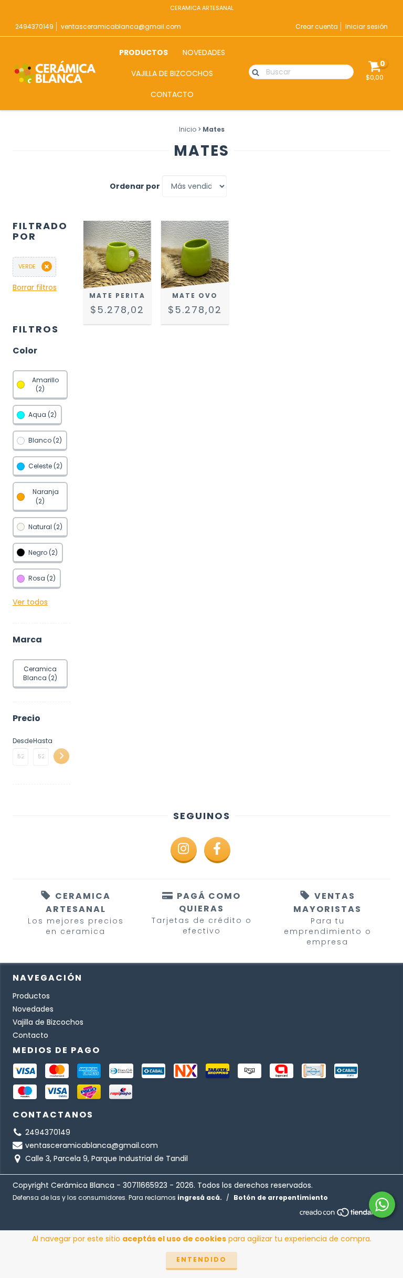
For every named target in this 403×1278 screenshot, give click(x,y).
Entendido (201, 1259)
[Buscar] (253, 71)
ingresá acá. (199, 1197)
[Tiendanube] (344, 1215)
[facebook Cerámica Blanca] (217, 850)
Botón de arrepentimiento (281, 1197)
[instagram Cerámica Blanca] (184, 850)
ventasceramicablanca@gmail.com (121, 26)
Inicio (187, 129)
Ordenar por (135, 186)
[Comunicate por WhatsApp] (382, 1204)
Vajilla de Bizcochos (172, 73)
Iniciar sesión (366, 26)
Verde (27, 266)
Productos (143, 52)
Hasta (41, 740)
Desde (20, 740)
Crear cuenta (316, 26)
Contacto (172, 94)
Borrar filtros (35, 287)
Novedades (204, 52)
